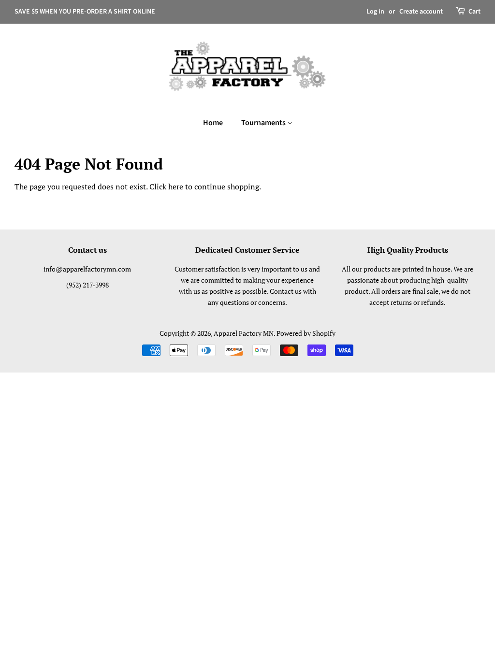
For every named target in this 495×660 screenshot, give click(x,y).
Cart (474, 11)
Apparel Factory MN (244, 333)
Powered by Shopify (306, 333)
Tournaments (264, 122)
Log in (375, 11)
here (175, 186)
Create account (421, 11)
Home (213, 122)
